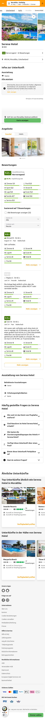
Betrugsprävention (8, 655)
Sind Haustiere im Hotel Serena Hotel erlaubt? (22, 425)
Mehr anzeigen (11, 92)
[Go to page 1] (20, 158)
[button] (19, 27)
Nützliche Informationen (9, 651)
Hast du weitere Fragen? (17, 460)
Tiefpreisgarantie (7, 644)
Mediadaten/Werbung (9, 623)
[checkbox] (6, 213)
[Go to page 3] (22, 158)
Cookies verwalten (8, 619)
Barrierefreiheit (7, 680)
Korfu (20, 10)
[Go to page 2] (21, 158)
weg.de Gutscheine (8, 641)
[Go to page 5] (24, 158)
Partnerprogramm (7, 648)
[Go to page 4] (23, 158)
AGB (3, 663)
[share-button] (33, 17)
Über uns (5, 609)
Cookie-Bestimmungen (9, 616)
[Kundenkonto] (42, 3)
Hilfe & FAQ (5, 634)
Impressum (5, 670)
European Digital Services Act (11, 677)
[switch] (4, 715)
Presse (4, 626)
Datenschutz (6, 673)
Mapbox (29, 98)
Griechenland (10, 10)
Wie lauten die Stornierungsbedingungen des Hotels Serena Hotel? (22, 434)
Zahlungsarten (6, 638)
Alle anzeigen (7, 79)
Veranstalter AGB (7, 666)
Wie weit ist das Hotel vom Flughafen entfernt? (22, 416)
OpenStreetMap (38, 98)
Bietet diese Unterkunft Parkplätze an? (21, 453)
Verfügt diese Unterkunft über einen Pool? (22, 444)
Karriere (4, 612)
